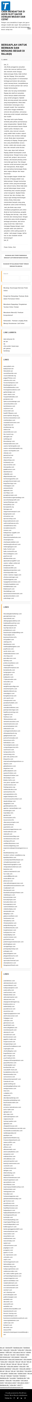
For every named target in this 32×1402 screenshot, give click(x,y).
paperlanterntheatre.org (11, 1138)
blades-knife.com (9, 780)
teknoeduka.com (9, 1264)
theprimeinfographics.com (12, 864)
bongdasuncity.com (10, 696)
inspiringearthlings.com (11, 1222)
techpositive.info (9, 752)
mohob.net (7, 684)
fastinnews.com (9, 918)
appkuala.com (8, 490)
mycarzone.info (9, 820)
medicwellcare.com (10, 831)
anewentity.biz (8, 488)
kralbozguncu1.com (10, 1227)
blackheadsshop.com (11, 853)
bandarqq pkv (18, 1347)
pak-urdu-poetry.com (11, 757)
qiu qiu (6, 341)
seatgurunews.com (10, 1088)
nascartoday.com (9, 1241)
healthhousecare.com (11, 1205)
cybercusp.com (9, 1323)
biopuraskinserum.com (11, 521)
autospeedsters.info (10, 794)
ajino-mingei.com (9, 1056)
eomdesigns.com (9, 810)
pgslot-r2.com (8, 1252)
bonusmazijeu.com (10, 897)
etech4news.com (9, 1184)
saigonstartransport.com (12, 511)
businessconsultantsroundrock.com (15, 1318)
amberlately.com (9, 1006)
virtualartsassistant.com (12, 862)
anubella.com (8, 1306)
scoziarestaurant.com (11, 1287)
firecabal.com (8, 1194)
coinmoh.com (8, 1166)
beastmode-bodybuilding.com (13, 632)
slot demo (20, 1371)
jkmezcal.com (8, 881)
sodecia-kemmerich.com (12, 871)
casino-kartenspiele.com (12, 446)
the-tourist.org (8, 434)
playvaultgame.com (10, 953)
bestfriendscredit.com (11, 1102)
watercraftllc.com (9, 1142)
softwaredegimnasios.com (12, 1276)
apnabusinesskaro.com (11, 596)
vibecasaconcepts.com (11, 822)
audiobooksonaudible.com (12, 1309)
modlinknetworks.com (11, 928)
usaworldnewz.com (10, 985)
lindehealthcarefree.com (12, 623)
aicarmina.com (8, 1011)
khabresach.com (9, 589)
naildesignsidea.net (10, 1133)
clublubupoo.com (9, 895)
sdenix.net (7, 429)
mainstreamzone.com (11, 724)
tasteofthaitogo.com (10, 502)
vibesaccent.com (9, 999)
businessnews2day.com (11, 836)
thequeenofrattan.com (11, 775)
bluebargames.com (10, 385)
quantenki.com (8, 827)
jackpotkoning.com (10, 925)
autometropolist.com (11, 1161)
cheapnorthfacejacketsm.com (13, 1060)
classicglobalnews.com (11, 1320)
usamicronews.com (10, 937)
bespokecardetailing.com (12, 1100)
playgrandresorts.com (11, 956)
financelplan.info (9, 635)
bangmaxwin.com (9, 514)
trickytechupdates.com (11, 584)
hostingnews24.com (10, 1215)
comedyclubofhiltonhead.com (13, 860)
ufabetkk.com (8, 474)
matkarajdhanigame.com (12, 646)
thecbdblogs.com (9, 591)
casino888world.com (10, 876)
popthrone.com (9, 649)
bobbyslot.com (8, 677)
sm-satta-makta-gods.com (13, 1273)
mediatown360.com (10, 568)
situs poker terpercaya (11, 346)
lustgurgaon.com (9, 672)
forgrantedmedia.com (11, 397)
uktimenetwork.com (10, 983)
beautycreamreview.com (12, 1163)
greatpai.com (8, 1135)
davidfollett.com (9, 1025)
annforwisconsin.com (11, 1016)
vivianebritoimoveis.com (12, 422)
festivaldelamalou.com (11, 387)
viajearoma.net (8, 1119)
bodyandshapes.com (10, 1316)
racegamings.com (9, 946)
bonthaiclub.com (9, 1067)
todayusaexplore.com (11, 988)
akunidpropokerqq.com (11, 1098)
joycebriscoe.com (9, 1009)
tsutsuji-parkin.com (10, 1121)
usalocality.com (9, 990)
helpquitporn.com (9, 1210)
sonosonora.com (9, 1077)
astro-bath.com (9, 1109)
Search (6, 273)
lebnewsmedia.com (10, 1074)
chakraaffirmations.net (11, 667)
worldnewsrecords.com (11, 839)
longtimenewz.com (10, 930)
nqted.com (7, 1243)
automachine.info (9, 792)
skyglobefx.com (9, 803)
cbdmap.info (8, 642)
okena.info (7, 1095)
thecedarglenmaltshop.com (13, 614)
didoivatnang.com (9, 1173)
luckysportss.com (9, 932)
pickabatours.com (9, 630)
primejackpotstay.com (11, 949)
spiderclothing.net (9, 1084)
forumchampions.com (11, 383)
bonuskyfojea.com (10, 899)
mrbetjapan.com (9, 486)
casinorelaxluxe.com (10, 906)
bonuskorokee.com (10, 902)
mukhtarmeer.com (10, 1238)
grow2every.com (9, 1203)
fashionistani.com (10, 1189)
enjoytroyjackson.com (11, 1180)
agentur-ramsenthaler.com (12, 808)
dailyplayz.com (8, 913)
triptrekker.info (8, 813)
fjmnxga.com (8, 509)
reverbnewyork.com (10, 1030)
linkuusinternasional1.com (12, 1079)
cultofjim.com (8, 1020)
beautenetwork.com (10, 1311)
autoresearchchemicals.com (13, 593)
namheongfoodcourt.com (12, 544)
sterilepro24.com (9, 841)
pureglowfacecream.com (12, 481)
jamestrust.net (8, 455)
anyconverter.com (9, 465)
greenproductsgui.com (11, 710)
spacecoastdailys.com (11, 1280)
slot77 (19, 1385)
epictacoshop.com (10, 518)
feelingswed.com (9, 1191)
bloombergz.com (9, 441)
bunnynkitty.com (9, 504)
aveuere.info (8, 705)
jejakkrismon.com (9, 469)
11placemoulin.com (10, 679)
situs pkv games (12, 1366)
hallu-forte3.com (9, 549)
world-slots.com (9, 651)
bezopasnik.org (9, 507)
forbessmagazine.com (11, 1196)
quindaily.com (8, 1299)
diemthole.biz (8, 472)
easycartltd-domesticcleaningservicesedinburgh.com (16, 1332)
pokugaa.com (8, 951)
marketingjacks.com (10, 579)
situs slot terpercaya (15, 1359)
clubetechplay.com (10, 909)
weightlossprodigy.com (11, 686)
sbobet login (22, 1373)
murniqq (15, 1376)
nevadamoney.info (10, 528)
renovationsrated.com (11, 1285)
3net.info (7, 1091)
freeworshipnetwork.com (12, 1140)
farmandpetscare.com (11, 745)
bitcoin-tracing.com (10, 1313)
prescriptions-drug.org (11, 415)
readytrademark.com (10, 1283)
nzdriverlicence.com (10, 1245)
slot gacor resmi (10, 1383)
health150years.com (10, 413)
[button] (29, 28)
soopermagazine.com (11, 1278)
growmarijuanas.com (10, 726)
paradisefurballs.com (11, 703)
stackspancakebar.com (11, 542)
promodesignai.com (10, 1294)
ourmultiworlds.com (10, 373)
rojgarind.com (8, 714)
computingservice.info (11, 747)
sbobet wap (13, 1373)
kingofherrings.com (10, 483)
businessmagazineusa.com (13, 829)
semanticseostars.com (11, 721)
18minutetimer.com (10, 719)
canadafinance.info (10, 525)
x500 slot (9, 1352)
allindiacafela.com (10, 558)
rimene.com (7, 530)
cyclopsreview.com (10, 1168)
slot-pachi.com (9, 698)
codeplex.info (8, 1093)
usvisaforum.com (9, 1034)
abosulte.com (8, 1302)
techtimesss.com (9, 406)
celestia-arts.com (9, 380)
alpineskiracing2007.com (12, 561)
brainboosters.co (9, 1004)
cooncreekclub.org (10, 375)
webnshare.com (9, 728)
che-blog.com (8, 656)
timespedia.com (9, 467)
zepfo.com (7, 1259)
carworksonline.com (10, 404)
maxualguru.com (9, 693)
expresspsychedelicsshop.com (14, 1187)
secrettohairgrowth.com (12, 500)
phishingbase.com (10, 944)
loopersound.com (9, 1041)
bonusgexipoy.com (10, 904)
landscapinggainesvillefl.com (13, 1229)
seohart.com (8, 1290)
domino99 (9, 1347)
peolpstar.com (8, 399)
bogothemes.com (9, 1053)
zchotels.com (8, 1257)
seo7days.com (8, 493)
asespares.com (9, 1154)
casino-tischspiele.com (11, 450)
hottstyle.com (8, 1217)
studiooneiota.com (10, 785)
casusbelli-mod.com (10, 1070)
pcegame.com (8, 1250)
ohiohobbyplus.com (10, 1051)
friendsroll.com (9, 1081)
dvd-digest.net (8, 535)
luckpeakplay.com (9, 935)
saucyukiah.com (9, 366)
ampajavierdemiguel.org (11, 1002)
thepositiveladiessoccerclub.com (15, 1128)
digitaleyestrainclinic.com (12, 570)
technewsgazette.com (11, 479)
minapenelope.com (10, 1044)
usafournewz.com (10, 992)
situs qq (6, 1355)
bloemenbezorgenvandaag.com (14, 497)
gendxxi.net (7, 815)
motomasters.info (10, 817)
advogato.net (8, 436)
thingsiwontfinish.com (11, 965)
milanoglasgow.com (10, 547)
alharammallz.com (10, 1149)
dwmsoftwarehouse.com (12, 1177)
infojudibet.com (9, 639)
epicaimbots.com (9, 1182)
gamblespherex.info (10, 806)
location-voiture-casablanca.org (14, 855)
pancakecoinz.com (10, 658)
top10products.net (10, 628)
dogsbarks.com (9, 1175)
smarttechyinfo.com (10, 689)
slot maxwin (21, 1355)
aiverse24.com (8, 1304)
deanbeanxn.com (9, 644)
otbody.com (7, 453)
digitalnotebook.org (10, 691)
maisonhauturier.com (11, 1231)
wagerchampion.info (10, 796)
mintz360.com (8, 682)
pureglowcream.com (10, 495)
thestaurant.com (9, 890)
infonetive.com (9, 516)
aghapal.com (8, 1112)
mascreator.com (9, 1234)
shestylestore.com (10, 963)
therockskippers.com (11, 554)
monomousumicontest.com (13, 799)
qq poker (13, 1378)
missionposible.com (10, 572)
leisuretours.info (9, 740)
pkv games (7, 348)
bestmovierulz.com (10, 1037)
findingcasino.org (9, 787)
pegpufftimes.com (10, 378)
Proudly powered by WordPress (16, 1393)
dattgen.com (8, 1170)
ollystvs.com (8, 764)
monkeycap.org (9, 427)
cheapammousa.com (10, 1126)
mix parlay (28, 1371)
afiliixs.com (7, 1147)
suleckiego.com (9, 598)
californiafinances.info (11, 523)
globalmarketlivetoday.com (12, 1198)
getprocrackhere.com (11, 916)
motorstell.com (9, 411)
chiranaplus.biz (9, 540)
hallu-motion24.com (10, 551)
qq (4, 344)
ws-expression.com (10, 1255)
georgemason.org (9, 616)
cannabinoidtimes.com (11, 707)
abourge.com (8, 1145)
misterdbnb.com (9, 878)
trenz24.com (8, 458)
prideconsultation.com (11, 663)
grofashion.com (9, 939)
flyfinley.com (8, 660)
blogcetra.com (8, 759)
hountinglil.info (8, 665)
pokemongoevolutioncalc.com (14, 942)
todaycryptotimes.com (11, 1269)
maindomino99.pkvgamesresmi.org (11, 1387)
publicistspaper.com (10, 1297)
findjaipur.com (8, 1018)
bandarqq (7, 351)
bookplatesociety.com (11, 1072)
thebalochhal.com (9, 995)
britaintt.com (8, 1325)
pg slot (13, 1355)
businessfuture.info (10, 637)
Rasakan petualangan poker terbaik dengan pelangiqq (16, 265)
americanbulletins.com (11, 1152)
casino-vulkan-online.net (12, 563)
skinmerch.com (9, 1032)
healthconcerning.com (11, 712)
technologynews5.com (11, 1262)
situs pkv (7, 1350)
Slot (14, 247)
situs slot (4, 1362)
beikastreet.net (9, 368)
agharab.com (8, 1123)
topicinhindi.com (9, 618)
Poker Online (8, 247)
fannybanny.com (9, 921)
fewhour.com (8, 717)
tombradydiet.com (10, 1065)
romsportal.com (9, 958)
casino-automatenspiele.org (13, 448)
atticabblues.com (9, 1159)
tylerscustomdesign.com (12, 401)
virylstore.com (8, 408)
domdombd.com (9, 911)
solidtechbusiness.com (11, 843)
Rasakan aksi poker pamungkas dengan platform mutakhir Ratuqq (16, 256)
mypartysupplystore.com (12, 1013)
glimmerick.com (9, 1023)
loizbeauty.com (9, 462)
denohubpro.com (9, 778)
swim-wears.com (9, 394)
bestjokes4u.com (9, 670)
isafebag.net (8, 439)
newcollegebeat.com (10, 1027)
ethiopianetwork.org (10, 733)
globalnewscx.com (10, 766)
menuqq (9, 1376)
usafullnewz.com (9, 981)
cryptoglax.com (9, 1048)
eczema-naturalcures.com (12, 1107)
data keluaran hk (9, 339)
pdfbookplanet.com (10, 771)
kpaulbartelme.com (10, 857)
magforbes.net (8, 425)
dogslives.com (8, 768)
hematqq (23, 1376)
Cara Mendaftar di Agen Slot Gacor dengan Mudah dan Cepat (13, 15)
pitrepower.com (9, 565)
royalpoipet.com (9, 888)
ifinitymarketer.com (10, 923)
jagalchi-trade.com (10, 1039)
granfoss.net (8, 556)
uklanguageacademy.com (12, 621)
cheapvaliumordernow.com (12, 867)
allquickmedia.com (10, 476)
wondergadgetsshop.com (12, 1086)
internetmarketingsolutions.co (14, 761)
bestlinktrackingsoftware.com (13, 892)
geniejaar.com (8, 674)
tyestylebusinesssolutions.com (14, 885)
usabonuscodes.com (10, 1271)
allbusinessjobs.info (10, 625)
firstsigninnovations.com (12, 390)
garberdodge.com (9, 392)
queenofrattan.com (10, 773)
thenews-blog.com (10, 1266)
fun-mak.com (8, 874)
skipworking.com (9, 460)
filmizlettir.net (8, 371)
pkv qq (2, 1347)
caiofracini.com (9, 749)
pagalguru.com (8, 1248)
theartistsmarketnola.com (12, 537)
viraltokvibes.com (9, 420)
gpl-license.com (9, 1201)
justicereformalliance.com (12, 1046)
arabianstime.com (9, 1156)
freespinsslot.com (10, 700)
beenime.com (8, 869)
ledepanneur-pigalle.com (12, 532)
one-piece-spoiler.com (11, 782)
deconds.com (8, 1327)
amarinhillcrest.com (10, 432)
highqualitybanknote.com (12, 1212)
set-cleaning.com (9, 1292)
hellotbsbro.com (9, 742)
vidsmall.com (8, 834)
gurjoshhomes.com (10, 1063)
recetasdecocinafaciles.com (13, 1130)
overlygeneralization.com (12, 731)
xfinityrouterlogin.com (11, 577)
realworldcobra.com (10, 789)
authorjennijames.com (11, 1116)
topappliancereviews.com (12, 582)
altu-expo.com (8, 1114)
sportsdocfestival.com (11, 960)
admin (5, 59)
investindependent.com (11, 1224)
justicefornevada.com (11, 738)
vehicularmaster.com (10, 997)
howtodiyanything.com (11, 1220)
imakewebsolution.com (11, 653)
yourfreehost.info (9, 1058)
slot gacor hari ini (19, 1352)
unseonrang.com (9, 754)
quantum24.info (9, 824)
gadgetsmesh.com (10, 735)
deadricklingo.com (10, 801)
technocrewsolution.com (12, 418)
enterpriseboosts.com (11, 443)
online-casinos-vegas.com (12, 575)
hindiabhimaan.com (10, 586)
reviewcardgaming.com (11, 846)
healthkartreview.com (11, 1208)
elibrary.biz (7, 1105)
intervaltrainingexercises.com (13, 883)
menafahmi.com (9, 1236)
